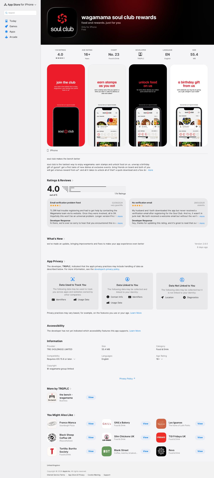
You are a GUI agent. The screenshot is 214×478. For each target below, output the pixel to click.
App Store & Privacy (76, 475)
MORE (120, 216)
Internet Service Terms (56, 475)
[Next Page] (211, 213)
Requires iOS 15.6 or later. (59, 359)
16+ (158, 359)
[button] (20, 21)
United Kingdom (53, 465)
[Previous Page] (44, 213)
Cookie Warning (94, 475)
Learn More (136, 313)
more (150, 170)
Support (107, 475)
